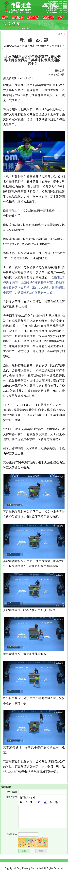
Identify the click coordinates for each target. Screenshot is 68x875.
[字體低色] (50, 802)
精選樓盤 (48, 17)
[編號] (39, 802)
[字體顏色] (45, 802)
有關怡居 (17, 17)
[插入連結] (56, 802)
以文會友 (32, 17)
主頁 (5, 17)
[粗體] (21, 802)
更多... (62, 17)
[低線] (31, 802)
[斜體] (26, 802)
